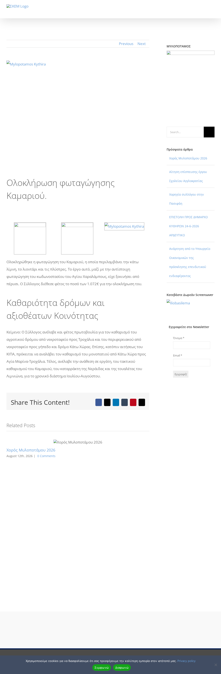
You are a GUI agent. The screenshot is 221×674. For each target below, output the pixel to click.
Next (141, 43)
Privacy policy (186, 661)
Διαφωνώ (122, 667)
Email (177, 355)
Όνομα (178, 338)
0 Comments (46, 456)
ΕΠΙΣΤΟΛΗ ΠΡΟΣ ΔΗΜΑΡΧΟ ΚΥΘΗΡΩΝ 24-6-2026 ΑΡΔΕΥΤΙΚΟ (188, 226)
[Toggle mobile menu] (213, 11)
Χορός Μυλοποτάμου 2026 (30, 450)
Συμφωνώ (102, 667)
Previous (126, 43)
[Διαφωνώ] (215, 665)
